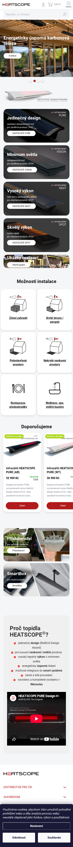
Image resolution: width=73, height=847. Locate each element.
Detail (22, 505)
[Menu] (68, 4)
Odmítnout (19, 837)
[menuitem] (18, 318)
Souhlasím (54, 837)
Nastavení (36, 826)
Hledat (65, 14)
